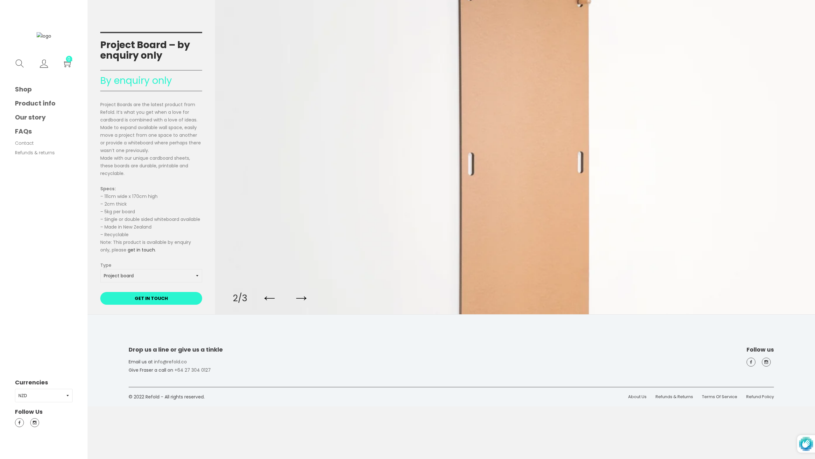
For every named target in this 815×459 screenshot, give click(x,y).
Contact (24, 143)
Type (105, 265)
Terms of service (719, 397)
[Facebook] (19, 422)
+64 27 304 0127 (192, 370)
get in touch (141, 250)
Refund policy (760, 397)
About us (637, 397)
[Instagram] (34, 422)
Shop (23, 89)
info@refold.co (170, 362)
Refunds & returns (35, 152)
